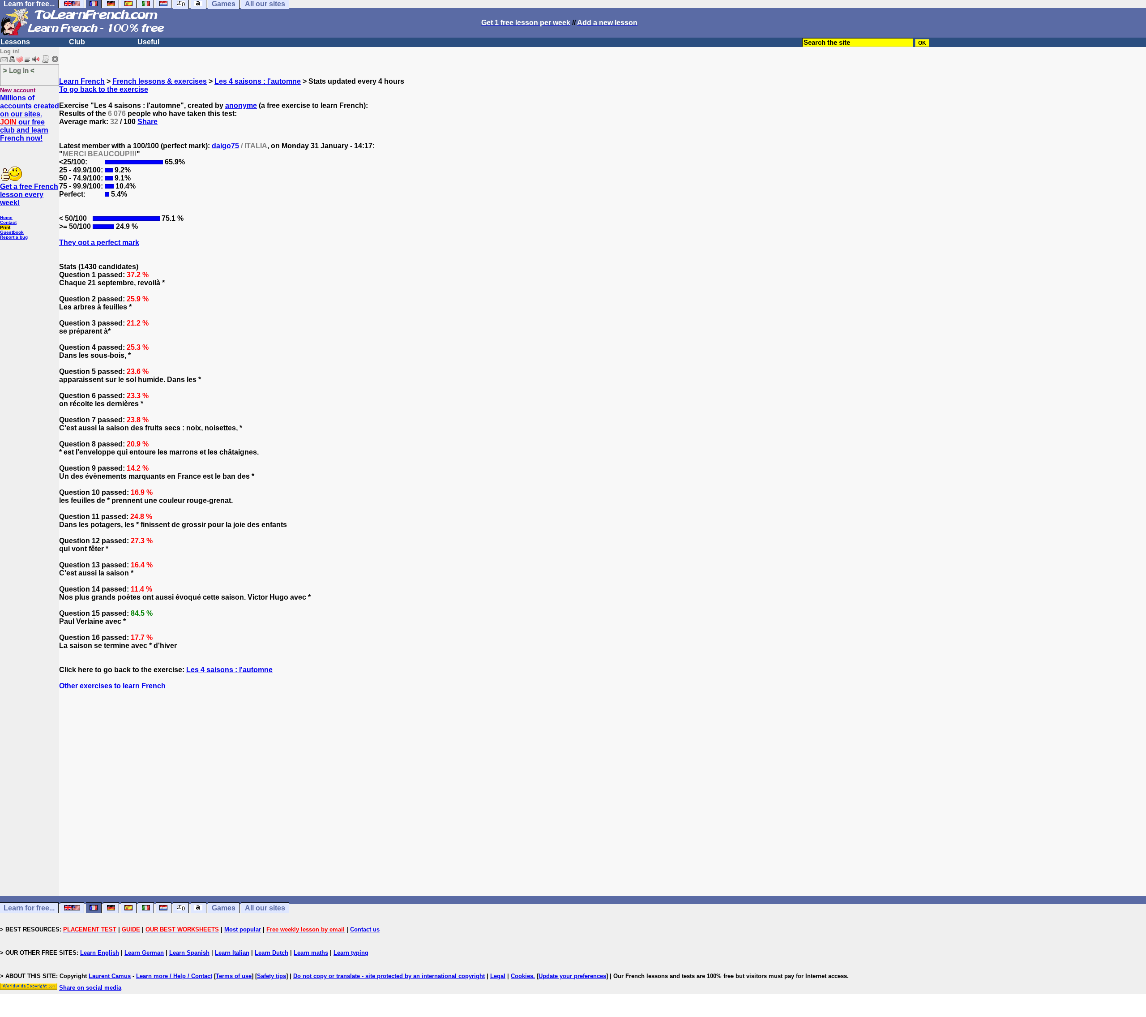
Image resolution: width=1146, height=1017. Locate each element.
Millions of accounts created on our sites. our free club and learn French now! (29, 118)
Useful (148, 42)
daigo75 (225, 146)
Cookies (522, 976)
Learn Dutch (271, 952)
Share (147, 121)
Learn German (144, 952)
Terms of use (234, 976)
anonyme (241, 105)
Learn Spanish (189, 952)
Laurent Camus (110, 976)
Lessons (15, 42)
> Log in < (18, 70)
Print (5, 227)
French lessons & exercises (159, 81)
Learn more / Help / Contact (174, 976)
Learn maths (311, 952)
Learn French (82, 81)
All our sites (265, 908)
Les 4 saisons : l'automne (257, 81)
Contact (8, 222)
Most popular (242, 929)
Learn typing (351, 952)
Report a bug (14, 237)
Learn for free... (29, 908)
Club (77, 42)
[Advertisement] (602, 809)
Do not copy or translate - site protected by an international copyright (389, 976)
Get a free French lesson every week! (29, 194)
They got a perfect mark (99, 242)
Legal (497, 976)
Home (6, 217)
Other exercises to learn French (112, 686)
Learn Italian (232, 952)
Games (223, 908)
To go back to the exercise (103, 89)
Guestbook (12, 232)
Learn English (99, 952)
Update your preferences (572, 976)
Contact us (365, 929)
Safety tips (271, 976)
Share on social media (90, 987)
